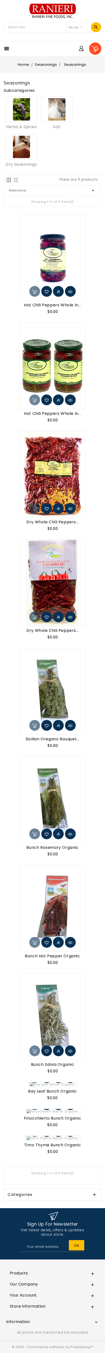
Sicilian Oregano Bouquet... (52, 739)
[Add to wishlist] (46, 291)
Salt (57, 127)
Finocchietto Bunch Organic (52, 1118)
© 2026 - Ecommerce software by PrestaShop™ (52, 1347)
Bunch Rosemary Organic (52, 847)
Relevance (52, 190)
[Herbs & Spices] (21, 109)
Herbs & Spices (21, 127)
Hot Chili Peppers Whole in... (52, 305)
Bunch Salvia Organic (52, 1064)
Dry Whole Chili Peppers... (52, 522)
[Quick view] (70, 291)
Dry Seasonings (21, 164)
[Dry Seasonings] (21, 147)
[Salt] (57, 109)
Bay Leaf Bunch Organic (52, 1091)
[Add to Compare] (58, 291)
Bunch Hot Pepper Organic (52, 956)
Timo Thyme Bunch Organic (52, 1145)
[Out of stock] (34, 291)
